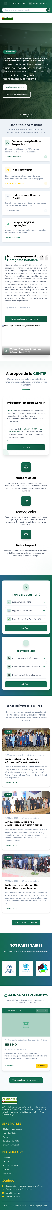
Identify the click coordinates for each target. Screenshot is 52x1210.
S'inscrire (42, 1066)
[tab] (20, 114)
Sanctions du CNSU (11, 1141)
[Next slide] (49, 71)
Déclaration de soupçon (13, 1129)
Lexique (6, 1161)
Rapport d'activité (10, 1165)
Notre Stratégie (9, 1133)
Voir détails (9, 1066)
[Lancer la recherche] (48, 10)
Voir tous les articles (31, 91)
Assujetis (6, 1157)
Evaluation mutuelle (11, 1145)
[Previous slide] (3, 71)
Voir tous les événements (24, 1080)
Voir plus (9, 91)
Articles (6, 1169)
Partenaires (7, 1137)
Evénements (8, 1173)
